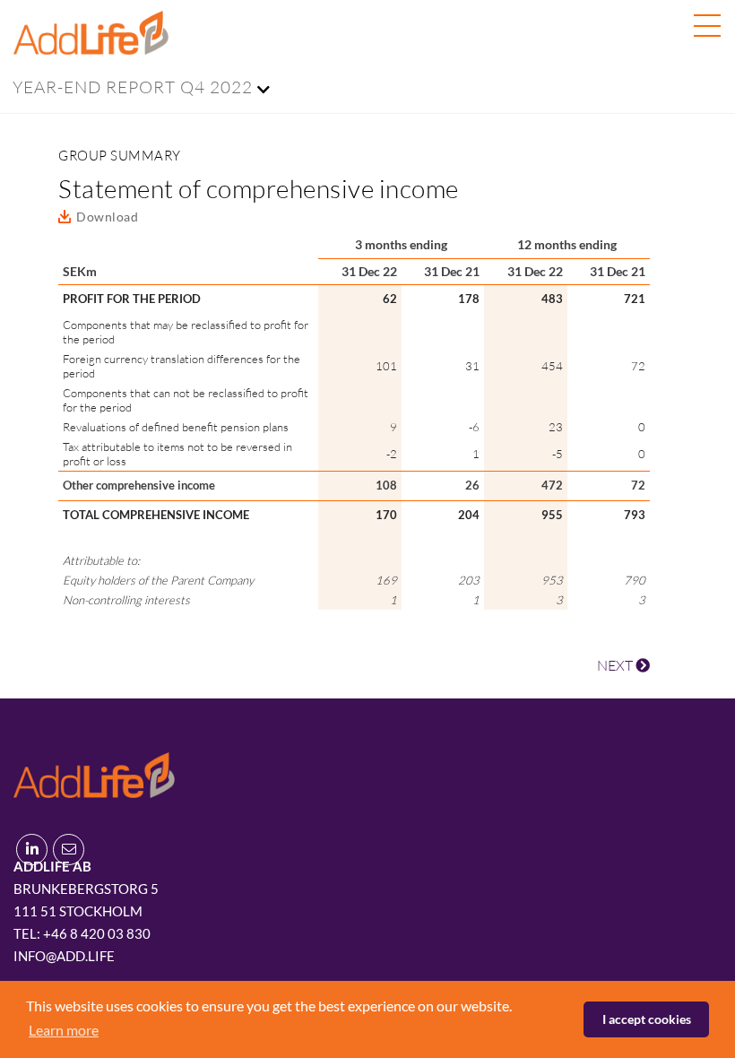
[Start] (94, 772)
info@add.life (64, 956)
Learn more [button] (64, 1029)
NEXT (616, 665)
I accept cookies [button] (646, 1019)
